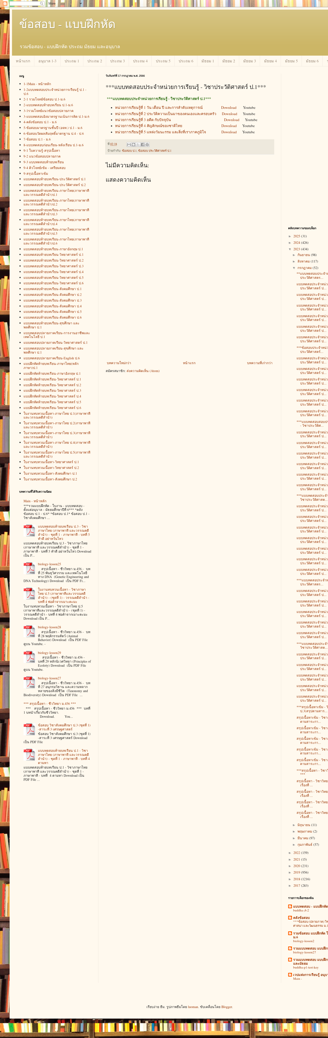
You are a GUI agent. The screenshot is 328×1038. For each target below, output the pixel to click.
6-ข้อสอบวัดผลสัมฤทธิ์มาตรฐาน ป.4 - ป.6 (54, 133)
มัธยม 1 (207, 60)
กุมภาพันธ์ (305, 844)
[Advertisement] (190, 324)
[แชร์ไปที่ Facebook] (142, 144)
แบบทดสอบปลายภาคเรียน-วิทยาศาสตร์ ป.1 (56, 342)
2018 (297, 879)
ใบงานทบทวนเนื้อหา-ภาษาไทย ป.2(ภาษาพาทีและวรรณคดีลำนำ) (57, 425)
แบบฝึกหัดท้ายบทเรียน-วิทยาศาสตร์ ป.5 (52, 402)
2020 (297, 865)
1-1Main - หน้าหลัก (37, 84)
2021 (297, 859)
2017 (297, 885)
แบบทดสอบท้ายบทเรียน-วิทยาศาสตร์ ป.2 (54, 260)
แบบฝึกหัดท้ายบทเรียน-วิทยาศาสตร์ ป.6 (52, 407)
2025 (297, 236)
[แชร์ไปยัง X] (138, 144)
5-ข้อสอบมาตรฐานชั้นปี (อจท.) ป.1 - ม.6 (53, 127)
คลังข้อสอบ (301, 917)
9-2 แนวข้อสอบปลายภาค (42, 156)
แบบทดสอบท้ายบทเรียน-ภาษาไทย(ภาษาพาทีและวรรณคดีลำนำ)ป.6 (56, 241)
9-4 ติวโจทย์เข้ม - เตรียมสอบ (45, 167)
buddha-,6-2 (301, 910)
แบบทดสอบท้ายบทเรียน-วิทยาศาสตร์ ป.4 (54, 271)
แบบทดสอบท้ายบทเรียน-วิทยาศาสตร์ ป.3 (54, 266)
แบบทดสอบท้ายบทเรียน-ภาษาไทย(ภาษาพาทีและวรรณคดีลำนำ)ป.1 (56, 192)
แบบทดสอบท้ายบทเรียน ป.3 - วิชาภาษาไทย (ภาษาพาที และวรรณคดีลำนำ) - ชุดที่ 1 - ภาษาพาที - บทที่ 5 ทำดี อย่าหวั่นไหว (64, 532)
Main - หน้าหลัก (35, 501)
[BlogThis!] (133, 144)
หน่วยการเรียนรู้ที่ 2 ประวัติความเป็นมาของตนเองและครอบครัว (165, 113)
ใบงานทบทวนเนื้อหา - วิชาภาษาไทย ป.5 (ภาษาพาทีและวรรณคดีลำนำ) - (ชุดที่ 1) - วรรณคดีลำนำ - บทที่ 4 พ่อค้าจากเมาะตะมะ (63, 595)
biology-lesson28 (49, 627)
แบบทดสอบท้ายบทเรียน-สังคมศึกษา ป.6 (53, 317)
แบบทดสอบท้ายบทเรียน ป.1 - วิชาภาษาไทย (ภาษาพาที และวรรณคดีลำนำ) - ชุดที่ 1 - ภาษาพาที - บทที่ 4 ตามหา (64, 756)
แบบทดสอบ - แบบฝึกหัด (310, 906)
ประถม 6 (186, 60)
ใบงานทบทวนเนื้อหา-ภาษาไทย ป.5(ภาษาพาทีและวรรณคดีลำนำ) (57, 454)
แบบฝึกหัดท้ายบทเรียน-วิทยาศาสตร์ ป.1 (52, 379)
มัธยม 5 (291, 60)
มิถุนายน (304, 824)
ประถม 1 (72, 60)
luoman (193, 1006)
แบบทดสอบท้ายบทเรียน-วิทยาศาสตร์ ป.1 (54, 254)
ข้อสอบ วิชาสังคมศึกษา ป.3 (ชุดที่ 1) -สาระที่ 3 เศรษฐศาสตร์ (64, 727)
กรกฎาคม (305, 267)
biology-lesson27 (49, 678)
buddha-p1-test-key (306, 967)
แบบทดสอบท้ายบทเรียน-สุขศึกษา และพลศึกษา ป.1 (51, 325)
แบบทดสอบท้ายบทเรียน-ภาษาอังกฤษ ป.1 (53, 249)
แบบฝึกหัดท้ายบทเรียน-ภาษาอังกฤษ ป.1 (52, 373)
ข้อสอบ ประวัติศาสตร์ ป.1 (154, 151)
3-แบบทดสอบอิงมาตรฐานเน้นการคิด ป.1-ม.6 (56, 116)
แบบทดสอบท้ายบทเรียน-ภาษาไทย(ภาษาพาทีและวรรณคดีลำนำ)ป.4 (56, 221)
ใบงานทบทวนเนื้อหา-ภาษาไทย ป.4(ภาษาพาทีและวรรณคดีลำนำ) (57, 444)
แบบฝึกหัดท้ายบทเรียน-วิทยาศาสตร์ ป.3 (52, 390)
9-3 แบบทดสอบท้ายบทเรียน (44, 162)
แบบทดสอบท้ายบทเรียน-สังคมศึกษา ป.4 (53, 306)
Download (229, 107)
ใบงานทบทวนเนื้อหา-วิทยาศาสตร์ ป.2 (51, 467)
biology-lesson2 (303, 941)
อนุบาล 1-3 (47, 60)
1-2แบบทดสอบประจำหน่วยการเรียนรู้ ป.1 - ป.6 (55, 91)
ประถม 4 (140, 60)
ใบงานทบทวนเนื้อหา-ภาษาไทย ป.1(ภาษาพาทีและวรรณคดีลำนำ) (57, 415)
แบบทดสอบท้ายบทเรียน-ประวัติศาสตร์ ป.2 (55, 184)
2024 (297, 242)
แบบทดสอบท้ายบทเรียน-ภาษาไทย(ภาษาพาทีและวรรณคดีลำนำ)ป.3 (56, 212)
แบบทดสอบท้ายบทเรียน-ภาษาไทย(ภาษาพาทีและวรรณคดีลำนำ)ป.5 (56, 231)
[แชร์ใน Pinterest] (147, 144)
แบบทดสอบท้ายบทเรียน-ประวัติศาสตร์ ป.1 (55, 179)
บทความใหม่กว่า (119, 363)
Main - (297, 978)
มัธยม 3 (249, 60)
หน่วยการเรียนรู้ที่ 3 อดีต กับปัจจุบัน (143, 119)
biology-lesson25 (49, 564)
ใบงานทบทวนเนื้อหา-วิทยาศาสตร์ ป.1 (51, 462)
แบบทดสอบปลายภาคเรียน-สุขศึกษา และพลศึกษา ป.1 (54, 350)
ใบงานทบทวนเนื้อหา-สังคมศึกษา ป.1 (50, 473)
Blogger (226, 1006)
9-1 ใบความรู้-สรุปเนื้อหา (42, 150)
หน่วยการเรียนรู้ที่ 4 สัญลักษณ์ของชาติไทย (148, 125)
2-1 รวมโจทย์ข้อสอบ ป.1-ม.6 (44, 99)
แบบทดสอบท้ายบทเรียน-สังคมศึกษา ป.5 (53, 311)
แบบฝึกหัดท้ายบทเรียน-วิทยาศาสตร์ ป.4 (52, 396)
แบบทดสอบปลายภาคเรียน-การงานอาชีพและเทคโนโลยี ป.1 (57, 335)
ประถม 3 (117, 60)
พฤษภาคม (305, 831)
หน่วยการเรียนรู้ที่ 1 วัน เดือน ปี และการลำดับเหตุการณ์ (159, 107)
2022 (297, 852)
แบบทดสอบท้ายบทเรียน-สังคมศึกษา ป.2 (53, 294)
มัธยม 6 (312, 60)
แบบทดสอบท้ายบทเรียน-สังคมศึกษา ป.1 (53, 288)
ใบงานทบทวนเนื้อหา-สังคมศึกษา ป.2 (50, 479)
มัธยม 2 (228, 60)
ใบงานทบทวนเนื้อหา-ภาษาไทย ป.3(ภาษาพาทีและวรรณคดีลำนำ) (57, 435)
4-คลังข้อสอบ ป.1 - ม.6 (40, 122)
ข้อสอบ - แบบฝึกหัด (67, 23)
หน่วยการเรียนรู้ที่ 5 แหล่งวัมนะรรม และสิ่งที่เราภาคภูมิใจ (160, 131)
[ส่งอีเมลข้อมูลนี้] (129, 144)
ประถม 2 (94, 60)
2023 (297, 249)
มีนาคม (303, 838)
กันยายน (304, 254)
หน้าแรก (23, 60)
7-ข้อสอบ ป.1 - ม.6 (37, 139)
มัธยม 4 (270, 60)
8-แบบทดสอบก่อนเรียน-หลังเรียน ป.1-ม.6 (54, 145)
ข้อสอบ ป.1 (129, 151)
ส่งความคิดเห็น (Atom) (143, 370)
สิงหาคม (304, 261)
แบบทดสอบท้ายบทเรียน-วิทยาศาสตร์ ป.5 (54, 277)
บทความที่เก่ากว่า (260, 363)
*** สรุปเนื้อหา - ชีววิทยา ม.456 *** (50, 703)
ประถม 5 (163, 60)
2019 (297, 872)
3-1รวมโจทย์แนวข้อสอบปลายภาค (48, 110)
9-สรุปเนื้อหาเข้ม (36, 173)
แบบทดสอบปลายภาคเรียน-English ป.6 (52, 358)
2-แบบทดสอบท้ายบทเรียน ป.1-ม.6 (48, 105)
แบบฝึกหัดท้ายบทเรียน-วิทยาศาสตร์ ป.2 (52, 385)
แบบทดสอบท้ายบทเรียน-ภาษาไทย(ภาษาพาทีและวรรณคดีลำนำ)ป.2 (56, 202)
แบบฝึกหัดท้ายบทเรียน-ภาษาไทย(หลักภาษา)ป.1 (51, 365)
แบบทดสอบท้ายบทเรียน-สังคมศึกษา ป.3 (53, 300)
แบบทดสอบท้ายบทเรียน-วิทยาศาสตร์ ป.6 (54, 283)
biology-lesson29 (49, 652)
